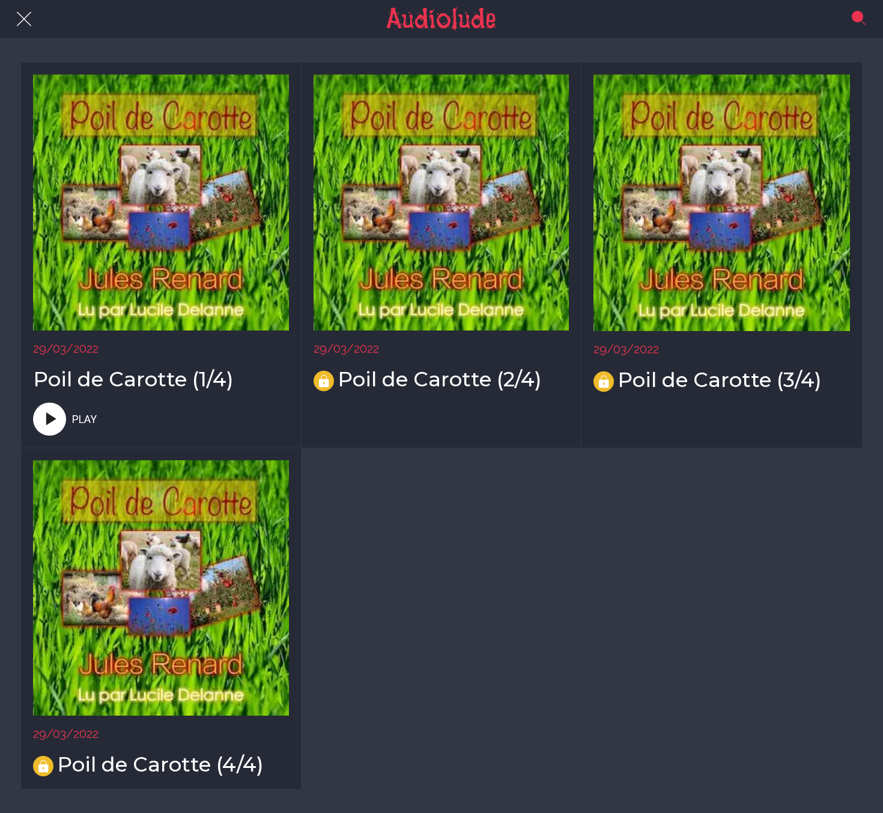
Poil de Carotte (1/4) (133, 379)
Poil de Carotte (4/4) (160, 764)
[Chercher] (859, 19)
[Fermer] (24, 19)
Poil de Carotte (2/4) (440, 379)
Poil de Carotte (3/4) (719, 379)
